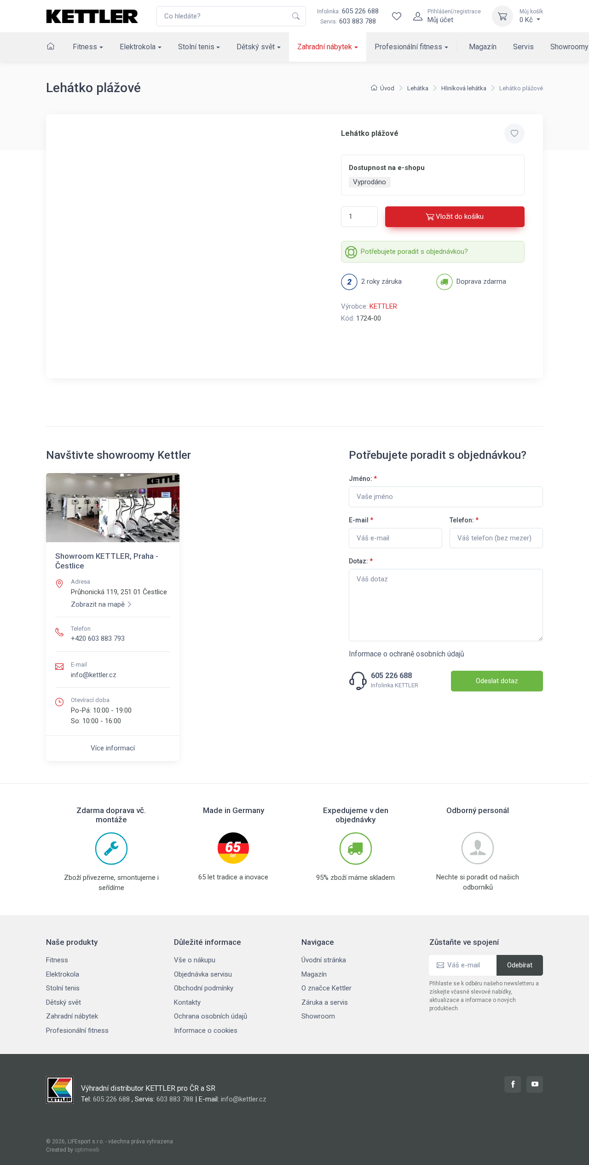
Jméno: (363, 478)
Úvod (387, 88)
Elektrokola (138, 46)
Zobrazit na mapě (98, 604)
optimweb (87, 1150)
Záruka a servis (324, 1002)
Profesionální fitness (408, 46)
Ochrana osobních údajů (210, 1016)
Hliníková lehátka (463, 88)
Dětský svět (256, 46)
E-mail (361, 520)
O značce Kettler (326, 988)
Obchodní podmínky (203, 988)
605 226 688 (348, 11)
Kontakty (187, 1002)
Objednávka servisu (203, 974)
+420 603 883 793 (98, 638)
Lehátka (417, 88)
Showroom (318, 1016)
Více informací (113, 748)
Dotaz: (361, 561)
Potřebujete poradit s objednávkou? (414, 251)
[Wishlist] (396, 16)
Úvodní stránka (323, 960)
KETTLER (383, 306)
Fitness (85, 46)
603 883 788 (357, 21)
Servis (523, 46)
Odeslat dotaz (497, 681)
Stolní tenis (196, 46)
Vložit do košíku (460, 216)
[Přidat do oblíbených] (514, 133)
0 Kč (531, 16)
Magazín (483, 46)
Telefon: (464, 520)
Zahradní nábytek (324, 46)
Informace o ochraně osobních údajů (406, 654)
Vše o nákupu (194, 960)
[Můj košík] (502, 16)
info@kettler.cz (93, 675)
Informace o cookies (205, 1030)
